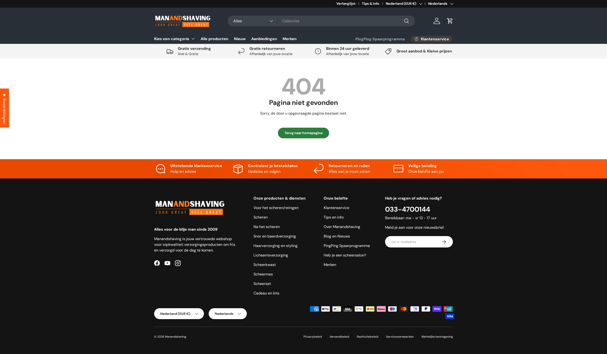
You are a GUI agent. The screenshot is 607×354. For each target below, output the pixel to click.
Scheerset (262, 283)
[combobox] (321, 21)
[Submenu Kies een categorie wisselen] (193, 39)
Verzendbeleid (339, 337)
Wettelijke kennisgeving (437, 337)
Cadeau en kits (266, 293)
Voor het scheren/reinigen (276, 207)
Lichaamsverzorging (270, 255)
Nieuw (240, 38)
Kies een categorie (171, 38)
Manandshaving (175, 337)
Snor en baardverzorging (274, 236)
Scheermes (263, 274)
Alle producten (214, 38)
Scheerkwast (264, 264)
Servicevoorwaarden (400, 337)
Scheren (260, 217)
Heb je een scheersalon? (345, 255)
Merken (290, 38)
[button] (450, 21)
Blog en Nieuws (337, 236)
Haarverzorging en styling (275, 245)
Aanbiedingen (264, 38)
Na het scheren (266, 226)
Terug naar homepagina (303, 133)
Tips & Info (370, 3)
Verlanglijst (345, 3)
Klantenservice (336, 207)
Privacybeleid (313, 337)
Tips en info (334, 217)
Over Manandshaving (342, 226)
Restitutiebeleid (367, 337)
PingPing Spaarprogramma (380, 39)
